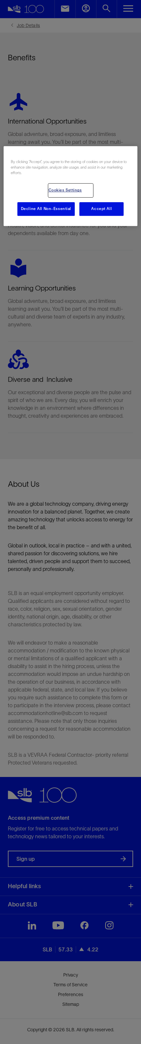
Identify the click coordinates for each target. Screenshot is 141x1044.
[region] (71, 186)
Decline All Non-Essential (46, 209)
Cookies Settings (65, 190)
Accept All (101, 209)
